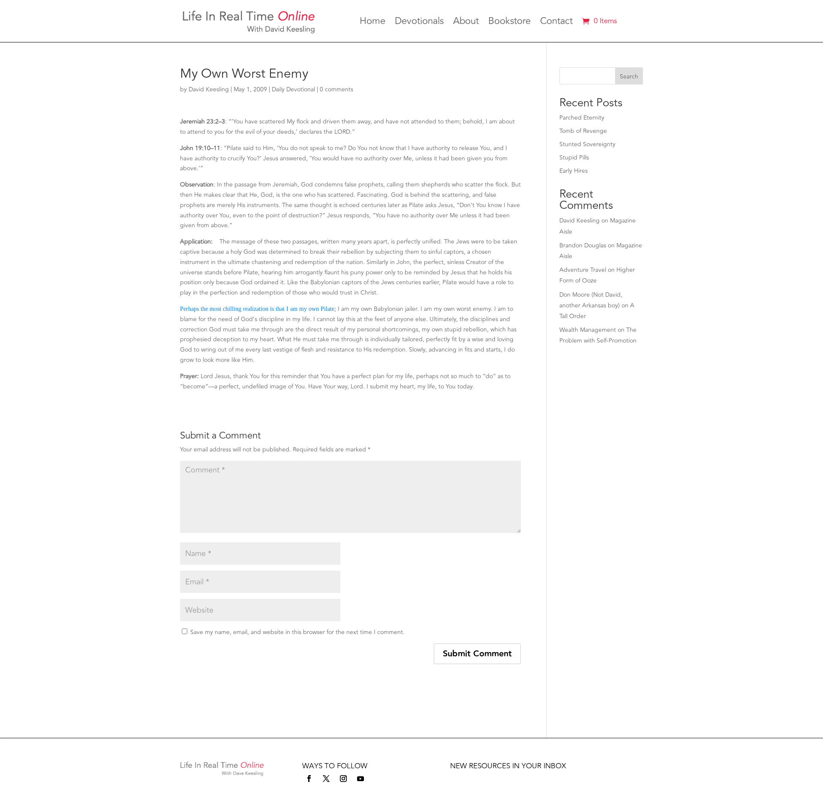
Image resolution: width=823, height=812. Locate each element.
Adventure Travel (582, 269)
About (466, 22)
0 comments (336, 89)
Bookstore (509, 22)
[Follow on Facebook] (309, 778)
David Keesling (209, 89)
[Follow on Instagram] (343, 778)
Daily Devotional (293, 89)
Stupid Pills (574, 157)
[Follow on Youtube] (360, 778)
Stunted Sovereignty (587, 144)
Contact (556, 22)
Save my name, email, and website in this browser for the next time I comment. (297, 632)
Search (629, 76)
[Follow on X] (326, 778)
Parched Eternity (581, 117)
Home (372, 22)
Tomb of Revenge (583, 130)
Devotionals (419, 22)
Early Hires (573, 170)
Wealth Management (587, 329)
